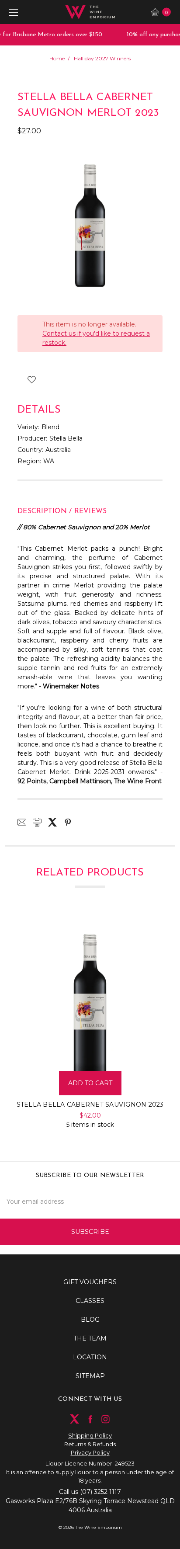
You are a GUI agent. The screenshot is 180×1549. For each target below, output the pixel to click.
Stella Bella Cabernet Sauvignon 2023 (90, 1104)
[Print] (37, 822)
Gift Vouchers (90, 1282)
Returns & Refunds (90, 1444)
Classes (90, 1301)
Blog (90, 1319)
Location (90, 1357)
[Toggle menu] (12, 12)
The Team (90, 1338)
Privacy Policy (90, 1452)
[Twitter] (52, 822)
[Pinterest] (67, 822)
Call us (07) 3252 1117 (90, 1492)
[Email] (21, 822)
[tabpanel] (90, 1022)
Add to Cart (90, 1083)
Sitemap (90, 1376)
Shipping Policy (90, 1435)
